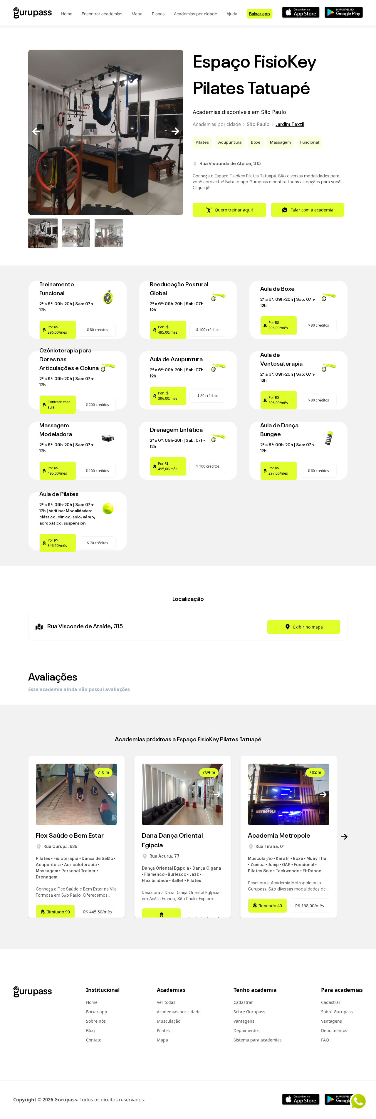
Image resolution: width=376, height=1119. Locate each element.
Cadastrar (243, 1002)
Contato (93, 1040)
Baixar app (259, 13)
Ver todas (166, 1002)
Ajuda (231, 13)
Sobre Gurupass (249, 1011)
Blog (90, 1030)
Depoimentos (247, 1030)
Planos (158, 13)
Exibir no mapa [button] (308, 627)
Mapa (137, 13)
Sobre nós (96, 1021)
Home (66, 13)
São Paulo (258, 124)
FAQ (325, 1040)
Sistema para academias (258, 1040)
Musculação (168, 1021)
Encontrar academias (102, 13)
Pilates (163, 1030)
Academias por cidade (195, 13)
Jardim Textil (290, 124)
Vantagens (244, 1021)
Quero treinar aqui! (234, 210)
